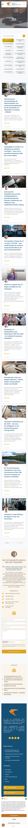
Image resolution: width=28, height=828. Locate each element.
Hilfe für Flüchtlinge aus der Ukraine (20, 54)
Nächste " (20, 543)
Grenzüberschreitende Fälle (20, 66)
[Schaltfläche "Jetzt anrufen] (3, 825)
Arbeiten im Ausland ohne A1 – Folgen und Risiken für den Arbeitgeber (14, 287)
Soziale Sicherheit (20, 69)
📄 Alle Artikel (8, 39)
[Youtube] (18, 738)
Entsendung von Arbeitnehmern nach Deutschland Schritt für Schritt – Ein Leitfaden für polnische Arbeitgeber (14, 334)
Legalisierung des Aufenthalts (20, 47)
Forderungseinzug (8, 71)
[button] (26, 799)
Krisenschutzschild (8, 69)
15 (16, 543)
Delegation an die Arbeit (20, 40)
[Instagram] (15, 738)
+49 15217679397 (11, 792)
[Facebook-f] (10, 738)
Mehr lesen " (7, 123)
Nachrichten (8, 50)
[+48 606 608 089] (5, 787)
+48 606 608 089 (12, 787)
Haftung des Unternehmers (8, 54)
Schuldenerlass (20, 50)
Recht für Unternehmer (8, 57)
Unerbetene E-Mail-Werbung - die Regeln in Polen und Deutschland (14, 517)
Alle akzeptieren (14, 815)
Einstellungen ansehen (14, 823)
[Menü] (4, 4)
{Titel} (13, 826)
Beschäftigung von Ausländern (20, 72)
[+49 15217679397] (5, 792)
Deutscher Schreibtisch (8, 43)
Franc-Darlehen (8, 46)
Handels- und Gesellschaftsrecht (20, 58)
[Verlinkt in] (12, 738)
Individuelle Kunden (20, 43)
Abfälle (14, 819)
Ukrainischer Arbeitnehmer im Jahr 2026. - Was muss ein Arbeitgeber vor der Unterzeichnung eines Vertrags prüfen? (13, 426)
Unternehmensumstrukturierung (20, 62)
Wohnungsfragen (8, 65)
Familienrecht (8, 61)
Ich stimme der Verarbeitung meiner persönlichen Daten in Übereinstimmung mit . (13, 646)
